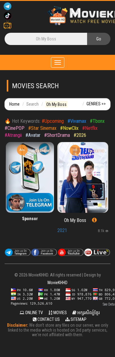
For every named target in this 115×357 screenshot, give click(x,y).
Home (14, 104)
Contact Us (48, 319)
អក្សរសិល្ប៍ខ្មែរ (88, 312)
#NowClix (69, 128)
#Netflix (90, 128)
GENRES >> (96, 103)
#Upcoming (53, 121)
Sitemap (78, 319)
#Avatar (32, 135)
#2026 (80, 135)
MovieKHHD (57, 282)
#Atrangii (13, 135)
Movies (59, 312)
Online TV (33, 312)
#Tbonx (97, 121)
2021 (62, 230)
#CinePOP (15, 128)
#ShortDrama (57, 135)
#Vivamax (76, 121)
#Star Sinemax (42, 128)
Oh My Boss (75, 220)
